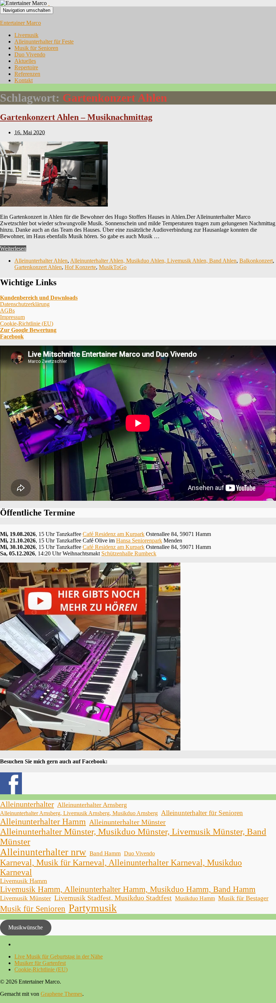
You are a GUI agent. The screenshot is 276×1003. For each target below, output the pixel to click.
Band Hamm (105, 853)
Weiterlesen (13, 248)
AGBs (7, 311)
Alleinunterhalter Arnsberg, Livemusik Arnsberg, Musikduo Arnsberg (79, 813)
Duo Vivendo (29, 54)
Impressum (12, 317)
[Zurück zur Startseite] (49, 3)
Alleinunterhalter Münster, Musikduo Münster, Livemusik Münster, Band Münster (133, 836)
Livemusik (26, 35)
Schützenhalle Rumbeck (128, 553)
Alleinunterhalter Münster (127, 822)
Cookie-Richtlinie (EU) (26, 323)
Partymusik (93, 908)
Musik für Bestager (243, 898)
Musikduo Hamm (195, 898)
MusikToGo (112, 267)
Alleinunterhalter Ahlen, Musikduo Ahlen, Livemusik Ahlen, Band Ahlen (153, 261)
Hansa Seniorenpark (139, 540)
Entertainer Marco (20, 23)
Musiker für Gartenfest (40, 963)
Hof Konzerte (80, 267)
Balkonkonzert (256, 261)
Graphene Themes (61, 994)
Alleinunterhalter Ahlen (41, 261)
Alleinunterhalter (27, 804)
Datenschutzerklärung (25, 304)
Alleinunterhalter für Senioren (202, 813)
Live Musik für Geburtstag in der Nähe (58, 956)
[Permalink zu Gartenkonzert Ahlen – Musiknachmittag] (54, 205)
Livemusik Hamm (23, 880)
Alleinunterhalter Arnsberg (92, 804)
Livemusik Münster (25, 898)
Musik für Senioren (36, 48)
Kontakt (23, 80)
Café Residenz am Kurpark (113, 534)
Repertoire (26, 67)
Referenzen (27, 74)
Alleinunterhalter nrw (43, 852)
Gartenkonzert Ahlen (38, 267)
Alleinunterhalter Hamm (43, 821)
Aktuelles (25, 61)
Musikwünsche (25, 927)
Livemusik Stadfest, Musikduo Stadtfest (113, 898)
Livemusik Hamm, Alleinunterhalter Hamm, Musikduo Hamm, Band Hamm (128, 889)
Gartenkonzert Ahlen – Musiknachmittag (76, 117)
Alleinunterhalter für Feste (44, 41)
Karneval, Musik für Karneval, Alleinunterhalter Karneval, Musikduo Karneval (121, 867)
